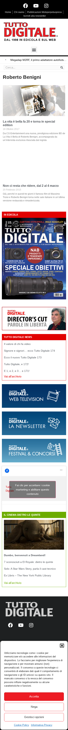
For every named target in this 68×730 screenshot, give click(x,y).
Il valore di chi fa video (17, 343)
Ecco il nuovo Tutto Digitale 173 (23, 357)
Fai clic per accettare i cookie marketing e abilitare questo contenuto (32, 489)
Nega (34, 706)
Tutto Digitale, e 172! (16, 364)
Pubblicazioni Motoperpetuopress (44, 12)
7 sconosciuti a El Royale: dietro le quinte (28, 561)
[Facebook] (25, 5)
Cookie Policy (21, 725)
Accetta (34, 696)
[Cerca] (62, 67)
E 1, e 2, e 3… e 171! (16, 370)
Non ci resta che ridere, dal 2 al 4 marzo (31, 185)
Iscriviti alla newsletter (34, 16)
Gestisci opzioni (34, 717)
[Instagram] (46, 5)
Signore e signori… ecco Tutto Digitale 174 (29, 350)
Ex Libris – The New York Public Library (27, 575)
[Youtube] (36, 5)
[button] (62, 645)
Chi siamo (19, 12)
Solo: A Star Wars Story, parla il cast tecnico (30, 568)
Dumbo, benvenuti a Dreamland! (25, 555)
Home (8, 12)
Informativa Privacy (41, 725)
